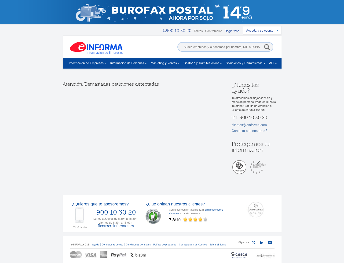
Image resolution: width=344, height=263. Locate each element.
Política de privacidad (164, 244)
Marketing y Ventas (164, 63)
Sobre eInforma (217, 244)
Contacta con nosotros (248, 130)
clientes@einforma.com (249, 124)
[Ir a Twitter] (254, 243)
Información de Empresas (86, 63)
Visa (91, 254)
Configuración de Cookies (193, 244)
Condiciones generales (138, 244)
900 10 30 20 (116, 212)
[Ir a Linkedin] (262, 243)
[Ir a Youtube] (270, 243)
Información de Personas (127, 63)
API (271, 63)
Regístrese (232, 31)
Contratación (213, 31)
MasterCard (76, 254)
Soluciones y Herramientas (244, 63)
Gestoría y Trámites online (201, 63)
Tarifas (198, 31)
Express (104, 254)
